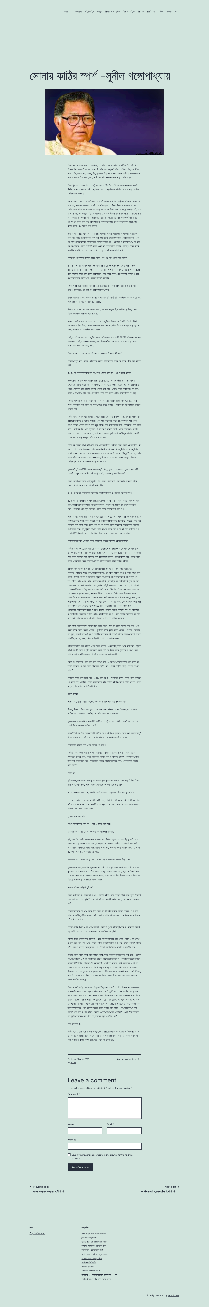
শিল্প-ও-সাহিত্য (129, 11)
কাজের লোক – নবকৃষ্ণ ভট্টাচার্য (92, 1258)
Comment (74, 1094)
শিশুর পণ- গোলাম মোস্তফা (91, 1270)
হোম (66, 11)
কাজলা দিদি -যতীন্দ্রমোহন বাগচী (92, 1250)
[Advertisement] (104, 37)
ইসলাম (169, 11)
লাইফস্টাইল (89, 11)
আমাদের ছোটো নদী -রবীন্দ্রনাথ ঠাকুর (94, 1246)
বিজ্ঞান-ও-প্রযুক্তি (112, 11)
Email (110, 1124)
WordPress (173, 1295)
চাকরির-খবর (152, 11)
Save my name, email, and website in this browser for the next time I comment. (103, 1156)
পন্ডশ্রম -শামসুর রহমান (89, 1237)
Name (71, 1124)
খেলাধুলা (78, 11)
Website (72, 1139)
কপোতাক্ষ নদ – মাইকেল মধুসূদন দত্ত (95, 1254)
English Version (37, 1233)
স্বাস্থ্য (99, 11)
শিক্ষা (161, 11)
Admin (73, 1062)
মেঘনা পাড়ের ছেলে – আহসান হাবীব (94, 1233)
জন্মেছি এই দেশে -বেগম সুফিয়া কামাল (94, 1241)
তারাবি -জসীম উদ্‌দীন (89, 1262)
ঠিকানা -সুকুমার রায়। (89, 1266)
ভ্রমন (177, 11)
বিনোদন (141, 11)
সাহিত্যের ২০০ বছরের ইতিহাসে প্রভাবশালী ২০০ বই (99, 1275)
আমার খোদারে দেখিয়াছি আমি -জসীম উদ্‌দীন (96, 1279)
